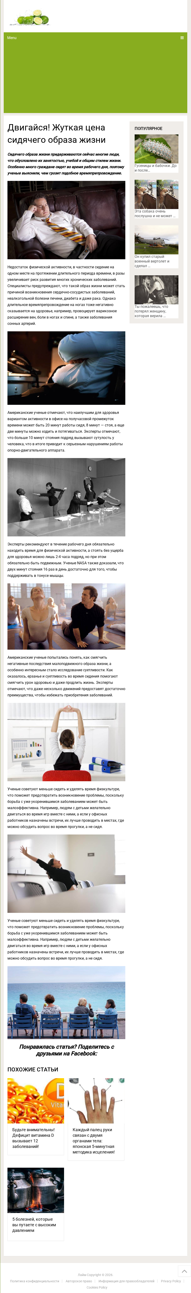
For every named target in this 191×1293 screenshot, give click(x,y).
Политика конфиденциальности (34, 1281)
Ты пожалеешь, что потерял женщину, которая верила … (151, 311)
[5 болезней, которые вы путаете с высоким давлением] (35, 1190)
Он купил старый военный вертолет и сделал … (152, 261)
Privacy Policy (171, 1281)
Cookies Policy (97, 1287)
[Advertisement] (95, 78)
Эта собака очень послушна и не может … (155, 213)
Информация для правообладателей (126, 1281)
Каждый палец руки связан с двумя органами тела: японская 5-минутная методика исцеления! (94, 1140)
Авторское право (79, 1281)
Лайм (82, 1275)
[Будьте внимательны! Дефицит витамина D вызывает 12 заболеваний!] (35, 1100)
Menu (12, 38)
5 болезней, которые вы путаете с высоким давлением (34, 1225)
